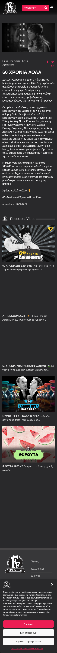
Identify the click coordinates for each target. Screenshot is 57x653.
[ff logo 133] (10, 2)
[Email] (51, 66)
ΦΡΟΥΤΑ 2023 (10, 466)
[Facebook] (46, 62)
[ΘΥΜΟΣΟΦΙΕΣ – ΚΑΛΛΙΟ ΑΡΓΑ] (28, 394)
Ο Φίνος (35, 576)
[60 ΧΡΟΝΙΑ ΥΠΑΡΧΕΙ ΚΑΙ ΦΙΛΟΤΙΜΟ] (28, 344)
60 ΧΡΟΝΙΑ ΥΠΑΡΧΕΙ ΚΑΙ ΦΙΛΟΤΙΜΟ (24, 366)
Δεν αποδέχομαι (28, 632)
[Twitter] (51, 62)
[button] (52, 584)
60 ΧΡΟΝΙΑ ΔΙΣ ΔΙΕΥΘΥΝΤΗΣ (19, 265)
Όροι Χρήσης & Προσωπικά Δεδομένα (27, 649)
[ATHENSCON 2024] (28, 293)
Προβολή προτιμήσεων (28, 641)
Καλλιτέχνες (37, 568)
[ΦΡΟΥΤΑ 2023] (28, 444)
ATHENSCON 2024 (13, 316)
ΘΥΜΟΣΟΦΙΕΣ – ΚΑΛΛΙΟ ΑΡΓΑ (20, 416)
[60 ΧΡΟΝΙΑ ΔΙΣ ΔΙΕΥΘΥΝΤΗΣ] (28, 243)
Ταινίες (35, 561)
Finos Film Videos (11, 61)
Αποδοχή (28, 624)
